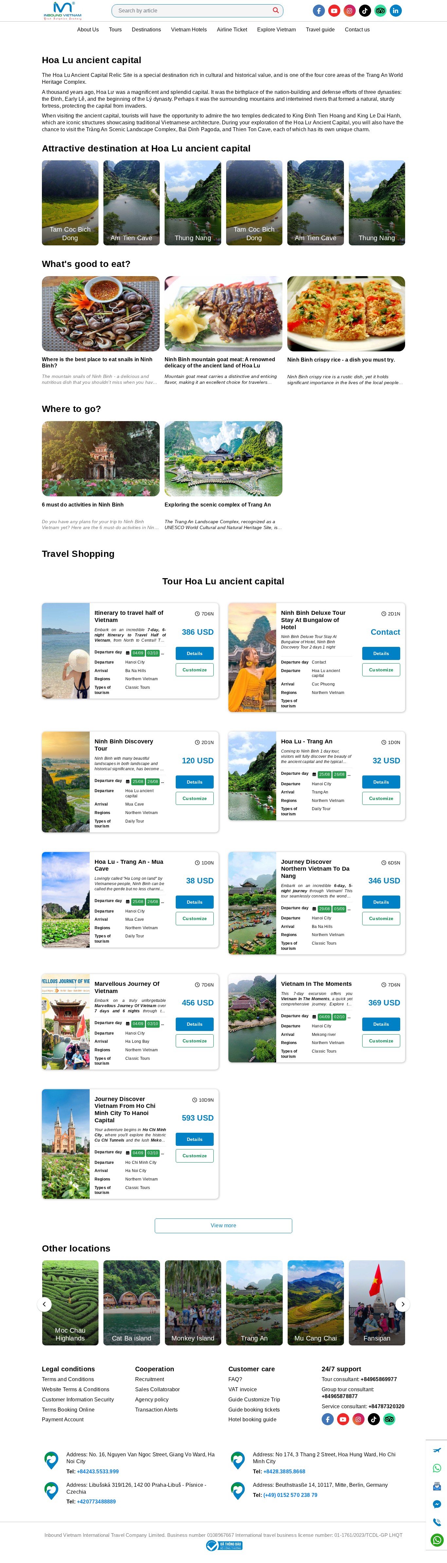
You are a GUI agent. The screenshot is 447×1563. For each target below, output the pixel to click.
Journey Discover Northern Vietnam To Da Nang (315, 869)
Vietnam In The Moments (316, 984)
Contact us (357, 29)
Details (195, 653)
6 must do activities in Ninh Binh (83, 504)
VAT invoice (242, 1389)
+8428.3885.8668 (284, 1471)
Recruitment (149, 1379)
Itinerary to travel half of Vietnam (129, 616)
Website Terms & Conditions (75, 1389)
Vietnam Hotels (189, 29)
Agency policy (152, 1399)
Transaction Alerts (156, 1409)
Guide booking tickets (254, 1409)
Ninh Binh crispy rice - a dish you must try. (341, 360)
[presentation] (44, 1304)
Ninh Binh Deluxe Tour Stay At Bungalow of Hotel (313, 620)
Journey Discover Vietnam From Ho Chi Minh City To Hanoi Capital (125, 1110)
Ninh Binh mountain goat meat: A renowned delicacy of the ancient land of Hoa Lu (220, 362)
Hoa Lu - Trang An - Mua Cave (129, 865)
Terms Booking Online (68, 1409)
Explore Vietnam (276, 29)
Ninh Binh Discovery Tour (124, 745)
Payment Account (62, 1419)
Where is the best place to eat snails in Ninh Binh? (97, 362)
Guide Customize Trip (254, 1399)
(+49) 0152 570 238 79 (290, 1495)
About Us (88, 29)
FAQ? (235, 1379)
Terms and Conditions (68, 1379)
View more (223, 1225)
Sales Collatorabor (157, 1389)
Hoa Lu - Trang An (306, 741)
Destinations (146, 29)
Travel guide (320, 29)
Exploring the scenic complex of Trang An (218, 504)
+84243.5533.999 (98, 1471)
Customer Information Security (78, 1399)
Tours (115, 29)
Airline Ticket (232, 29)
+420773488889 (96, 1501)
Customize (195, 669)
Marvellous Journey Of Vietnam (127, 987)
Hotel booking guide (252, 1419)
